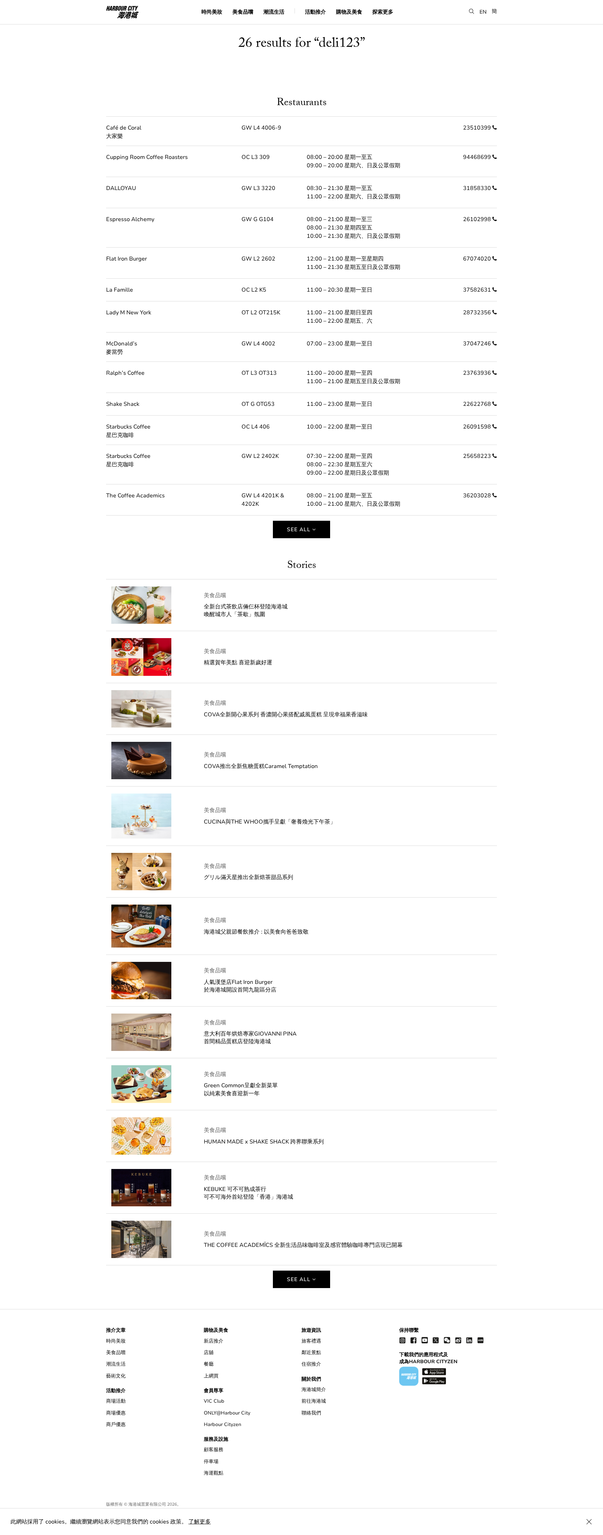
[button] (472, 11)
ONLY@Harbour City (227, 1413)
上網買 (211, 1376)
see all (299, 529)
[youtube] (425, 1340)
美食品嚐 (242, 11)
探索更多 (382, 11)
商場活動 (116, 1401)
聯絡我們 (311, 1413)
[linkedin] (469, 1340)
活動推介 (315, 11)
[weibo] (458, 1340)
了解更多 (199, 1522)
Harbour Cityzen (222, 1424)
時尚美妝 (211, 11)
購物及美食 (349, 11)
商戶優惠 (116, 1424)
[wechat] (447, 1340)
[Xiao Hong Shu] (480, 1340)
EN (483, 11)
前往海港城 (314, 1401)
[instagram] (402, 1340)
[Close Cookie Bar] (589, 1521)
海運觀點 (213, 1473)
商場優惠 (116, 1413)
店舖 (209, 1352)
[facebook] (413, 1340)
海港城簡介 (314, 1389)
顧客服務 (213, 1449)
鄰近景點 (311, 1352)
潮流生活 (273, 11)
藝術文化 (116, 1376)
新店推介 (213, 1341)
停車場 (211, 1461)
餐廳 (209, 1364)
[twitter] (436, 1340)
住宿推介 (311, 1364)
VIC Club (214, 1401)
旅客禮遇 (311, 1341)
